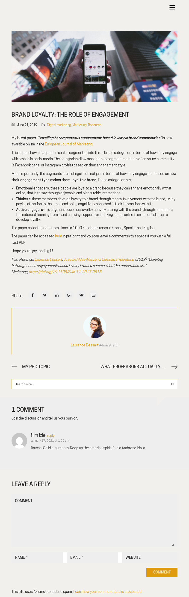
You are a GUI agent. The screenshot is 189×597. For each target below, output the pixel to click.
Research (94, 125)
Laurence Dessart (48, 259)
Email (76, 557)
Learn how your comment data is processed (107, 591)
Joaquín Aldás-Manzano (81, 259)
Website (133, 557)
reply (50, 435)
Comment (23, 501)
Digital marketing (59, 125)
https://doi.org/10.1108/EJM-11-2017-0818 (65, 272)
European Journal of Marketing (69, 144)
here (58, 236)
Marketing (79, 125)
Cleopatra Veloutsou (118, 259)
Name (21, 557)
